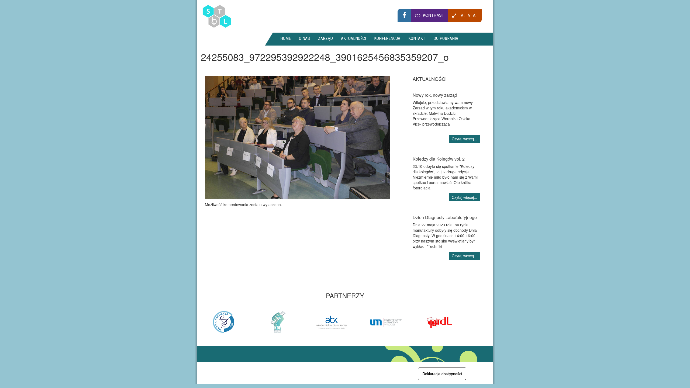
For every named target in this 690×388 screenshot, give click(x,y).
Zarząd (325, 38)
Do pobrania (445, 38)
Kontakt (416, 38)
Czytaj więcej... (464, 138)
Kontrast (433, 15)
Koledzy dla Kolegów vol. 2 (439, 159)
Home (285, 38)
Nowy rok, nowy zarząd (435, 95)
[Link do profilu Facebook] (404, 15)
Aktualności (353, 38)
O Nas (304, 38)
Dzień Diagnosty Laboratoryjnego (445, 217)
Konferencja (387, 38)
